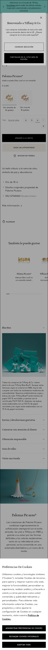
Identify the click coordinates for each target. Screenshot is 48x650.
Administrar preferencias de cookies (24, 628)
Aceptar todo (24, 645)
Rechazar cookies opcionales (24, 636)
